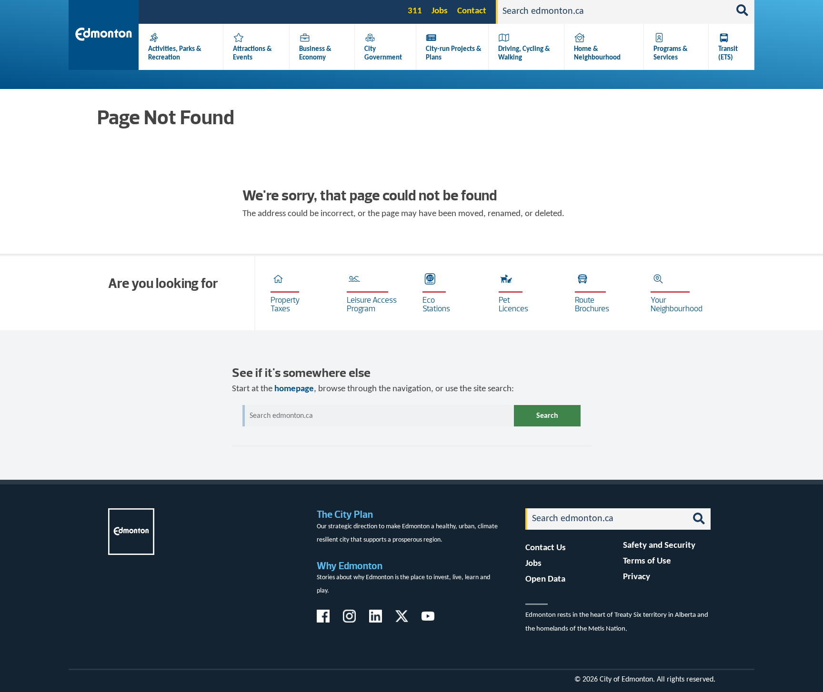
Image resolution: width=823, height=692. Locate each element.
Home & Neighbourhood (597, 53)
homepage (294, 389)
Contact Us (545, 548)
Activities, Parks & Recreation (174, 53)
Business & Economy (315, 53)
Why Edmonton (349, 566)
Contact (471, 11)
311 (415, 11)
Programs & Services (670, 53)
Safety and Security (659, 545)
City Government (383, 53)
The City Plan (345, 514)
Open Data (545, 579)
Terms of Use (647, 561)
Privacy (636, 577)
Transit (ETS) (728, 53)
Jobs (440, 11)
